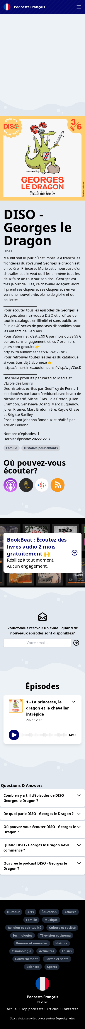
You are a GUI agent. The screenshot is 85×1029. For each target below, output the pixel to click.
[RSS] (57, 485)
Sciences (33, 967)
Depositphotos (65, 1018)
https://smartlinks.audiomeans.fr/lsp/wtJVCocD (42, 367)
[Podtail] (26, 485)
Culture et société (62, 927)
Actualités (46, 951)
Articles (52, 1009)
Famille (11, 448)
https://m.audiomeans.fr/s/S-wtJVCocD (35, 352)
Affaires (70, 912)
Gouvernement (26, 959)
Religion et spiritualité (24, 927)
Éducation (49, 912)
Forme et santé (57, 959)
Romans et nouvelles (32, 943)
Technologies (22, 935)
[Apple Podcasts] (10, 485)
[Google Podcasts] (42, 485)
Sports (52, 967)
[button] (79, 7)
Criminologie (21, 951)
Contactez (70, 1009)
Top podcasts (32, 1009)
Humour (13, 912)
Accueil (12, 1009)
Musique (51, 920)
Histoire (61, 943)
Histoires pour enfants (41, 448)
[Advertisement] (42, 56)
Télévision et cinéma (55, 935)
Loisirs (67, 951)
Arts (30, 912)
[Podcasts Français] (42, 984)
